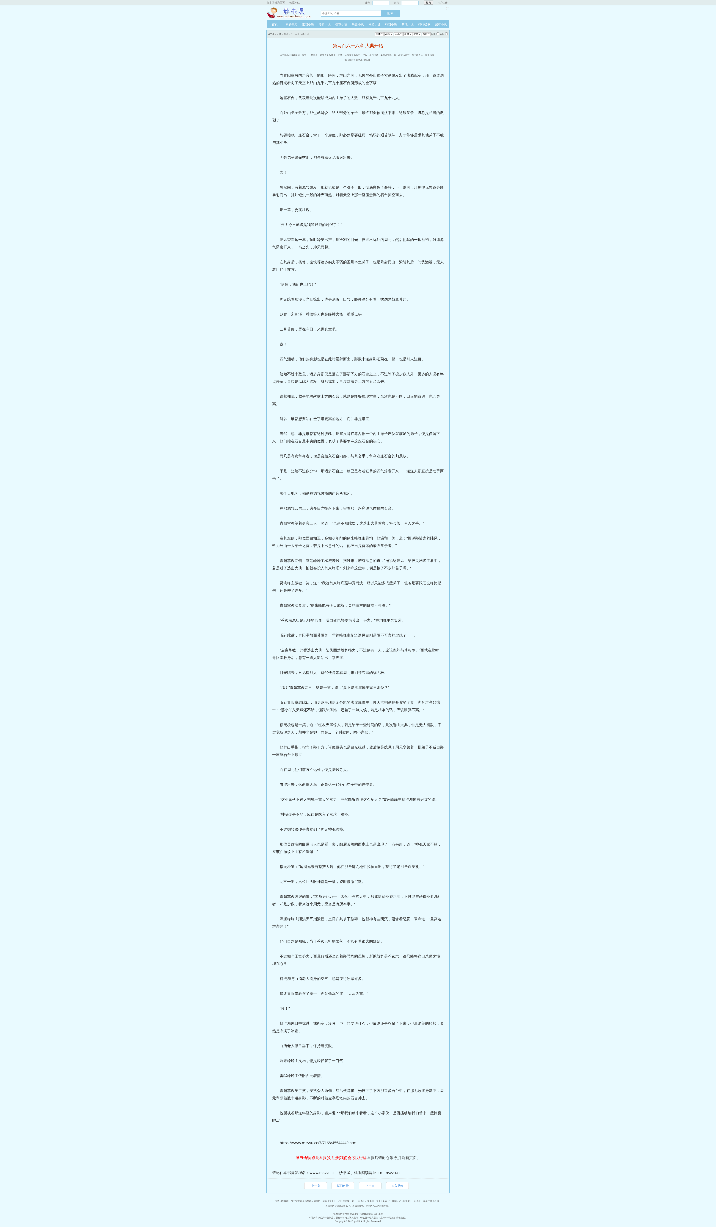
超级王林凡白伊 (431, 1201)
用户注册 (443, 2)
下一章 (370, 1186)
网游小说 (374, 24)
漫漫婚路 (429, 55)
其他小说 (408, 24)
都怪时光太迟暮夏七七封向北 (406, 1201)
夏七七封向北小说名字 (363, 1201)
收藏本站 (294, 2)
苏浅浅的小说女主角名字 (338, 1205)
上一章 (315, 1186)
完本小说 (441, 24)
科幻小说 (391, 24)
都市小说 (341, 24)
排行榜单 (424, 24)
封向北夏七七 (329, 1201)
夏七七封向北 (383, 1201)
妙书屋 (290, 12)
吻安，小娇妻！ (310, 55)
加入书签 (397, 1186)
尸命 (364, 55)
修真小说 (325, 24)
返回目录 (343, 1186)
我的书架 (291, 24)
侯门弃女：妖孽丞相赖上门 (358, 59)
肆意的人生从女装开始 (377, 1205)
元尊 (279, 34)
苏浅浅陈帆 (358, 1205)
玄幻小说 (308, 24)
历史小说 (358, 24)
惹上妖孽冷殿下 (401, 55)
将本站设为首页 (276, 2)
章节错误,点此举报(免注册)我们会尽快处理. (331, 1157)
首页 (275, 24)
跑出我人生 (417, 55)
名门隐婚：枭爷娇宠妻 (380, 55)
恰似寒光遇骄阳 (352, 55)
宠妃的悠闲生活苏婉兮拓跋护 (305, 1201)
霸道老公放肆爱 (328, 55)
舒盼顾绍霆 (343, 1201)
